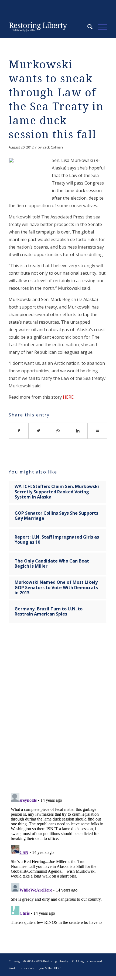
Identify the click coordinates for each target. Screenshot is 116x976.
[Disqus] (58, 711)
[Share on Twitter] (38, 431)
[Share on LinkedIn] (77, 431)
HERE (68, 397)
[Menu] (100, 27)
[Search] (87, 27)
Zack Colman (52, 147)
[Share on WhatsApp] (58, 431)
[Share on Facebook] (18, 431)
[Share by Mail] (97, 431)
